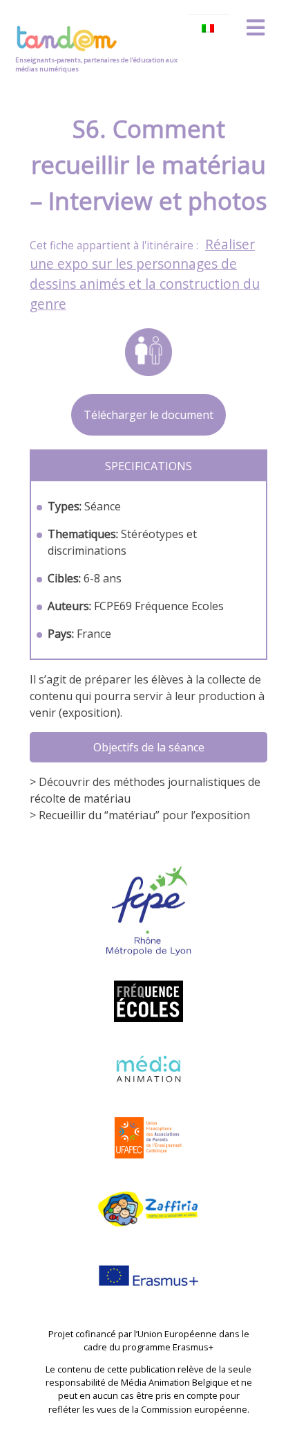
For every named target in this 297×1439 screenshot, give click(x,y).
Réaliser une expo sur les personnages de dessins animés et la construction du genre (145, 274)
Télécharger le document (148, 414)
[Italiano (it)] (208, 28)
